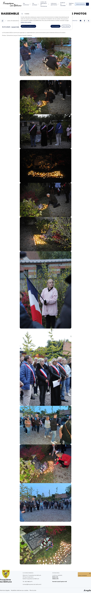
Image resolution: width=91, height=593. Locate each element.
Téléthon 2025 (71, 4)
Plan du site (33, 590)
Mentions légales (5, 590)
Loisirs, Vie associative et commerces (43, 4)
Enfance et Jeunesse (63, 4)
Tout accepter (55, 26)
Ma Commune (26, 4)
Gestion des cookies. (26, 22)
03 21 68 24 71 (28, 581)
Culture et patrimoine (54, 4)
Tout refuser (66, 26)
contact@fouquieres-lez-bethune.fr (32, 584)
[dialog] (45, 20)
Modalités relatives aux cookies (19, 590)
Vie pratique (34, 4)
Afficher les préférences (28, 26)
